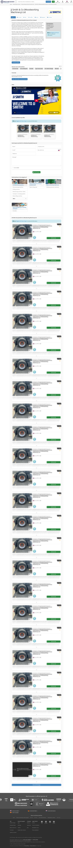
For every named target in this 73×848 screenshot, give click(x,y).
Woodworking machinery (18, 185)
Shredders (15, 210)
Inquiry (37, 17)
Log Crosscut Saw (39, 68)
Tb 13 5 (35, 817)
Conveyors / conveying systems (19, 193)
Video (25, 17)
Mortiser (57, 68)
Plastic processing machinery (52, 185)
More (14, 198)
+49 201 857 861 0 (33, 811)
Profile (13, 17)
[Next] (60, 66)
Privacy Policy (26, 845)
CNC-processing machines (18, 187)
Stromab (31, 68)
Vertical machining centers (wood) (22, 817)
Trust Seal (19, 17)
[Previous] (59, 66)
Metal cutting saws (33, 187)
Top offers (31, 17)
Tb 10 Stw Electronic (42, 817)
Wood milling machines (17, 196)
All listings (50, 17)
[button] (71, 2)
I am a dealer (16, 167)
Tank (14, 817)
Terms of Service (33, 845)
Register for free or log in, (21, 121)
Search (48, 1)
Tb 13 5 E (58, 817)
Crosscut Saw (15, 68)
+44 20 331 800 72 (15, 811)
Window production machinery (52, 187)
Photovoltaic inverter (51, 817)
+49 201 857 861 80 (51, 811)
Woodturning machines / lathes (19, 191)
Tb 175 (31, 817)
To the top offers (15, 62)
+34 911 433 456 (15, 812)
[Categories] (16, 2)
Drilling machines (16, 189)
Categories (43, 17)
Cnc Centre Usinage (49, 68)
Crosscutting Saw (23, 68)
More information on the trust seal (19, 79)
